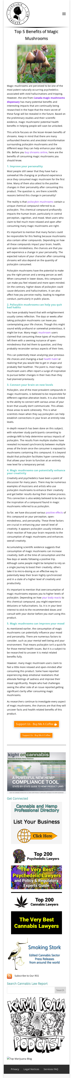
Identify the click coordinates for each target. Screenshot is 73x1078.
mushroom (44, 332)
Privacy (15, 1069)
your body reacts (51, 597)
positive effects (54, 512)
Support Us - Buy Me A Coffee (34, 724)
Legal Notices (31, 1069)
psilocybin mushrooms (40, 201)
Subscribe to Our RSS (27, 975)
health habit (51, 359)
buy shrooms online (36, 152)
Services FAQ (51, 1069)
